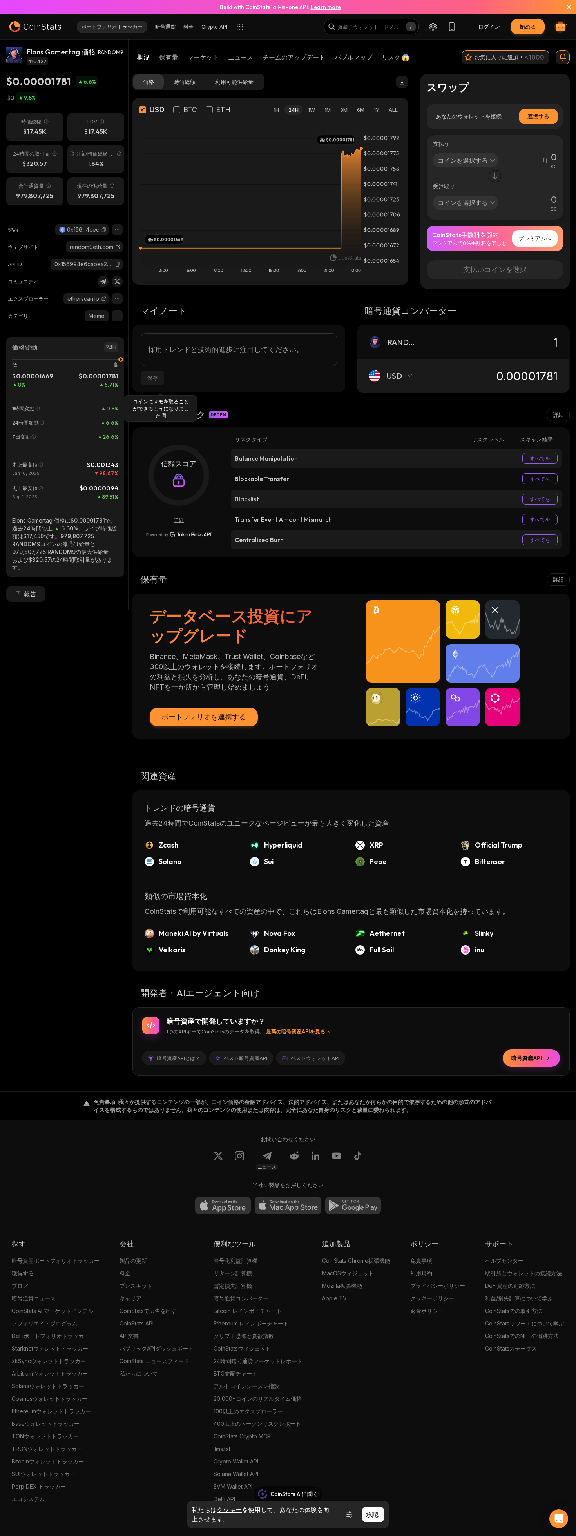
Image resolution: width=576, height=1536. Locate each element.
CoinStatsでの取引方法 (513, 1310)
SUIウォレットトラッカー (43, 1474)
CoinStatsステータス (511, 1348)
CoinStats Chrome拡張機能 (356, 1260)
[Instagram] (239, 1160)
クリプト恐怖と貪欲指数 (244, 1336)
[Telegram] (103, 281)
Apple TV (334, 1298)
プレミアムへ (534, 238)
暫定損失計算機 (233, 1285)
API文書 (129, 1336)
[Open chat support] (558, 1518)
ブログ (20, 1285)
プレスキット (136, 1285)
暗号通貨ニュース (34, 1298)
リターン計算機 (233, 1273)
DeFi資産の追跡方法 (510, 1285)
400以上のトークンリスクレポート (257, 1423)
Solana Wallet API (236, 1474)
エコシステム (28, 1499)
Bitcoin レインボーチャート (248, 1310)
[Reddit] (294, 1160)
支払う (441, 143)
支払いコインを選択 (495, 269)
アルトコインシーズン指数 (246, 1386)
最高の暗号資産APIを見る (295, 1031)
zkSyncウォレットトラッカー (49, 1361)
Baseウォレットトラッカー (46, 1423)
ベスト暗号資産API (245, 1058)
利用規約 (421, 1273)
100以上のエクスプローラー (248, 1411)
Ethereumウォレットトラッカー (51, 1411)
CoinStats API (137, 1323)
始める (528, 26)
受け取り (444, 186)
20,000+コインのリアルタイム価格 (258, 1398)
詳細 (558, 414)
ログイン (489, 26)
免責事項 (421, 1260)
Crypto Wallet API (236, 1461)
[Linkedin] (315, 1160)
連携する (538, 116)
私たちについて (139, 1373)
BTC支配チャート (235, 1373)
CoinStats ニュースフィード (154, 1361)
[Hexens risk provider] (179, 534)
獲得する (23, 1273)
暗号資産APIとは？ (178, 1058)
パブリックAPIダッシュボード (157, 1348)
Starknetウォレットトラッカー (50, 1348)
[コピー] (104, 230)
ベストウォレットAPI (315, 1058)
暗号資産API (526, 1058)
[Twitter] (117, 281)
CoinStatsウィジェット (242, 1348)
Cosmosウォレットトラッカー (49, 1398)
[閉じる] (564, 7)
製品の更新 (133, 1260)
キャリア (130, 1298)
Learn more (326, 7)
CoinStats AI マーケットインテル (52, 1310)
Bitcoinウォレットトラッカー (48, 1461)
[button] (104, 230)
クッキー (229, 1510)
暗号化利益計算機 (235, 1260)
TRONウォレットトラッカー (47, 1448)
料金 (125, 1273)
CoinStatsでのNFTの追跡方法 (522, 1336)
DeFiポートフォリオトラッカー (50, 1336)
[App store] (223, 1205)
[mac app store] (288, 1205)
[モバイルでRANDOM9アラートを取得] (563, 57)
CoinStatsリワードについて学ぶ (524, 1323)
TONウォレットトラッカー (45, 1436)
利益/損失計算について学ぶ (519, 1298)
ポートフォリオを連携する (203, 717)
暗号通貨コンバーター (241, 1298)
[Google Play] (353, 1205)
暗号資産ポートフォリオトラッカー (56, 1260)
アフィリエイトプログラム (45, 1323)
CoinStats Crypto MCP (242, 1436)
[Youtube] (336, 1160)
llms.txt (222, 1448)
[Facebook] (357, 1160)
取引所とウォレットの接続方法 (523, 1273)
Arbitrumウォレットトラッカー (50, 1373)
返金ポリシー (426, 1310)
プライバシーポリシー (437, 1285)
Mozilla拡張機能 (342, 1285)
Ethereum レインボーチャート (251, 1323)
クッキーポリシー (432, 1298)
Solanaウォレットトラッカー (48, 1386)
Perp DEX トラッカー (39, 1486)
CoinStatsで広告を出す (148, 1310)
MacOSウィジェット (348, 1273)
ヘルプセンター (504, 1260)
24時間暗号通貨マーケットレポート (258, 1361)
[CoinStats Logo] (35, 26)
